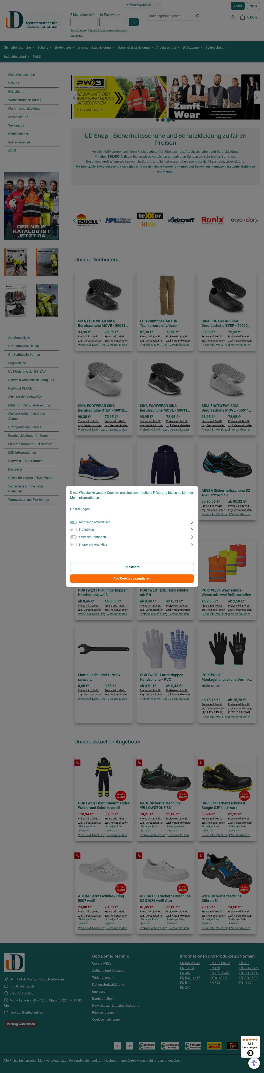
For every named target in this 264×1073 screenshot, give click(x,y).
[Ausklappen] (192, 521)
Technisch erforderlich (94, 522)
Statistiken (86, 530)
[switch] (73, 529)
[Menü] (257, 1038)
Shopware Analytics (92, 544)
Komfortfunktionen (92, 537)
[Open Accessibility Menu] (254, 1063)
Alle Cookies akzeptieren (132, 578)
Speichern (132, 567)
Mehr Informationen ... (86, 498)
